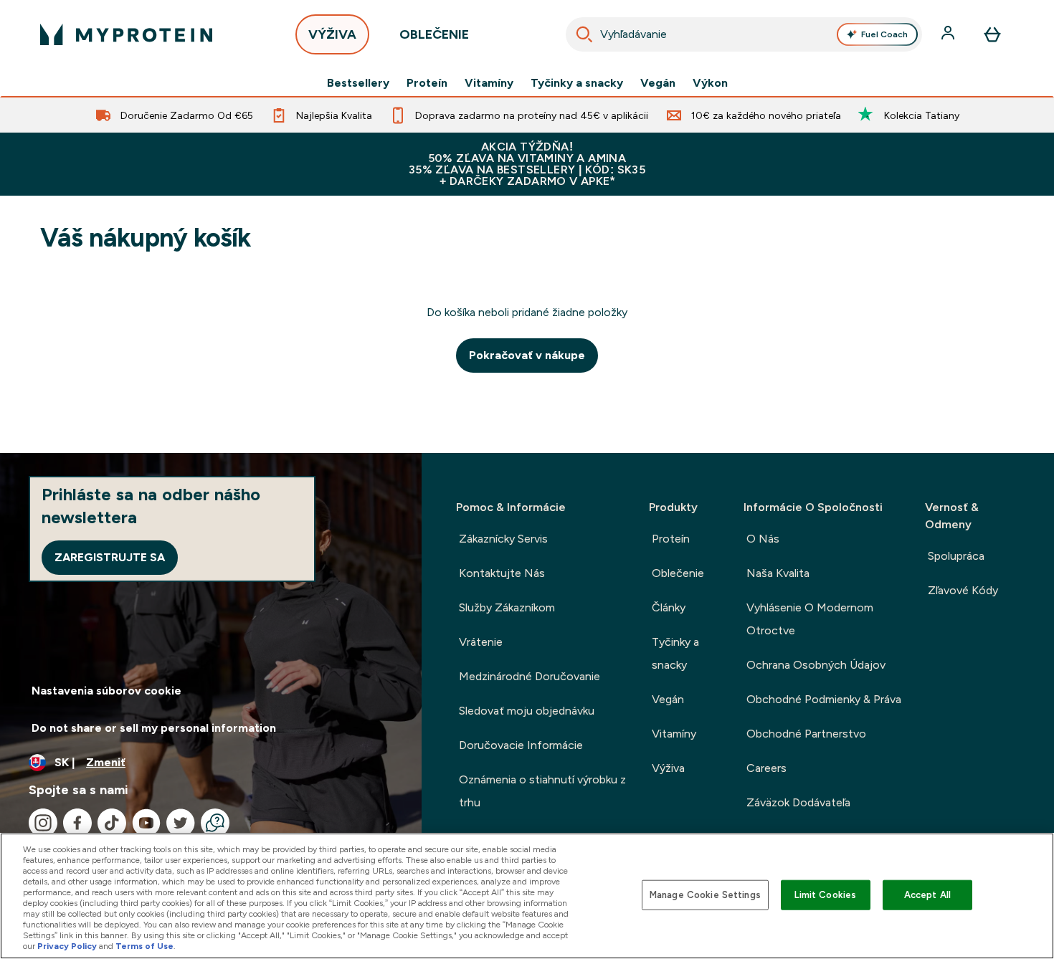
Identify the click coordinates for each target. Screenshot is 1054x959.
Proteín (427, 83)
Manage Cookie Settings (705, 894)
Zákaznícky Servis (503, 539)
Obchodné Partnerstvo (806, 733)
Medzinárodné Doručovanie (529, 676)
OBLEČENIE (434, 34)
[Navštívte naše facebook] (77, 822)
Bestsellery (358, 83)
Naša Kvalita (778, 573)
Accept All (927, 894)
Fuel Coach (884, 34)
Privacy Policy (67, 946)
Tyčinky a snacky (577, 83)
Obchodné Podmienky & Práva (823, 699)
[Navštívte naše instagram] (43, 822)
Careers (766, 768)
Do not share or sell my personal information (154, 728)
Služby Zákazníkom (507, 607)
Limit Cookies (825, 894)
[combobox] (744, 34)
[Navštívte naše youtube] (146, 822)
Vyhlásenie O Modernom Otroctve (809, 618)
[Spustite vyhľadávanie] (584, 34)
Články (668, 607)
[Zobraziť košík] (992, 34)
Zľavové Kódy (963, 590)
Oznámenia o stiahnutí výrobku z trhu (542, 790)
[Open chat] (215, 822)
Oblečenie (678, 573)
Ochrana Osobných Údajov (816, 665)
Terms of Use (144, 946)
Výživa (668, 768)
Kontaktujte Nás (502, 573)
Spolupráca (956, 556)
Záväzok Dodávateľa (798, 802)
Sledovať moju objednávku (526, 711)
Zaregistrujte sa (109, 557)
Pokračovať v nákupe (527, 355)
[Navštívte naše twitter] (180, 822)
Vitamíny (489, 83)
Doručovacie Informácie (521, 745)
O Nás (762, 539)
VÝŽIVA (332, 34)
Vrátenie (481, 642)
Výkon (710, 83)
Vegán (657, 83)
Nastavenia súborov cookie (106, 690)
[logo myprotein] (126, 34)
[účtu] (949, 34)
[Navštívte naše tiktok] (112, 822)
